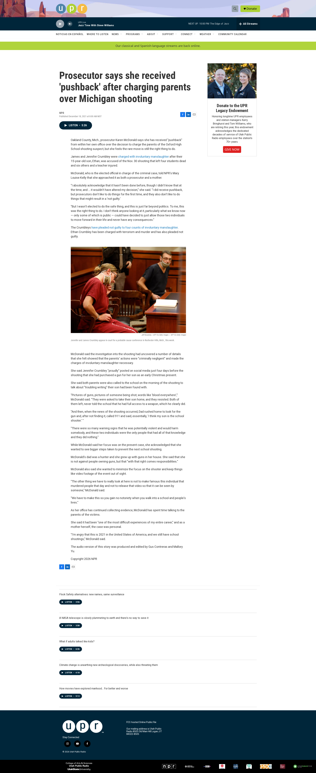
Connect (187, 34)
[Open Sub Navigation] (121, 34)
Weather (205, 34)
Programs (133, 34)
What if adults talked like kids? (76, 641)
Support (168, 34)
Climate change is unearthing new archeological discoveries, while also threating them (108, 665)
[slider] (75, 24)
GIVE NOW (232, 149)
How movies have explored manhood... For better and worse (93, 688)
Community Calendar (232, 34)
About (151, 34)
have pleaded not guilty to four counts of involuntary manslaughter (135, 227)
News (115, 34)
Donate (252, 8)
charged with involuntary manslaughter (143, 156)
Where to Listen (97, 34)
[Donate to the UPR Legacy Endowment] (232, 80)
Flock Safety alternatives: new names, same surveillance (91, 594)
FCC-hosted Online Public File (141, 722)
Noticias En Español (69, 34)
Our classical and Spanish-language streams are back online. (158, 46)
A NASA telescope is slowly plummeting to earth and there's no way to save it (103, 617)
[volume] (70, 24)
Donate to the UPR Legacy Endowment (232, 108)
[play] (60, 24)
